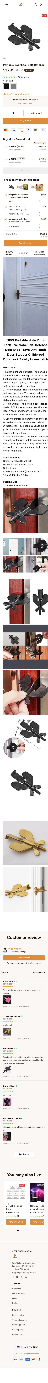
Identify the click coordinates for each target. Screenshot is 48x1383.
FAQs (14, 1298)
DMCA (15, 1303)
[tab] (18, 1230)
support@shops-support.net (24, 1272)
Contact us (16, 1289)
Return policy (17, 1329)
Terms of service (19, 1320)
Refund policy (18, 1334)
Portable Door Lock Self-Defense (16, 1006)
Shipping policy (18, 1325)
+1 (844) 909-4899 (20, 1269)
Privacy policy (18, 1315)
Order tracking (18, 1293)
